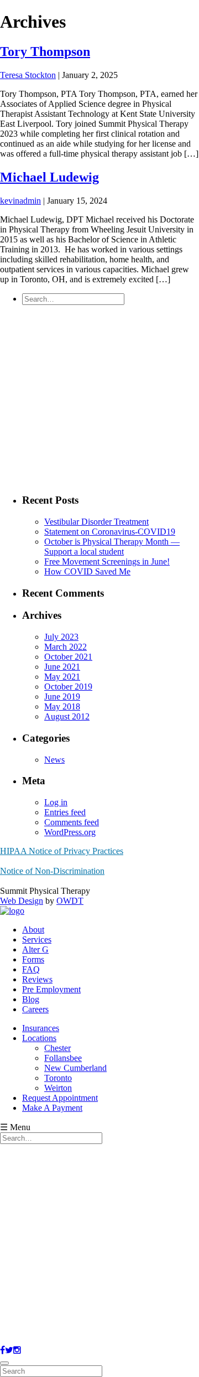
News (54, 759)
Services (36, 939)
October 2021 (68, 656)
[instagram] (17, 1350)
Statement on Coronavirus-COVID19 (109, 531)
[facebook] (2, 1350)
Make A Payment (52, 1107)
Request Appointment (60, 1097)
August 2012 (67, 716)
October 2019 (68, 686)
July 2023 (61, 636)
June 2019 (62, 696)
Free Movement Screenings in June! (107, 561)
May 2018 (62, 706)
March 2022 (65, 646)
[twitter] (9, 1350)
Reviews (37, 979)
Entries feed (65, 812)
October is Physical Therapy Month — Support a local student (112, 546)
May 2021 (62, 676)
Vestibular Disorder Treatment (96, 521)
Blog (30, 999)
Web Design (21, 900)
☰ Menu (15, 1127)
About (33, 929)
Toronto (58, 1078)
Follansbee (63, 1058)
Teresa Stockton (28, 75)
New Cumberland (75, 1068)
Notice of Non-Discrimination (52, 871)
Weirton (58, 1088)
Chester (57, 1048)
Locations (39, 1038)
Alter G (35, 949)
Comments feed (71, 822)
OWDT (69, 900)
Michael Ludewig (49, 177)
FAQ (31, 969)
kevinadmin (20, 200)
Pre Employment (51, 989)
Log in (55, 802)
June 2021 (62, 666)
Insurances (40, 1028)
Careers (35, 1009)
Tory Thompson (45, 51)
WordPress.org (70, 832)
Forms (33, 959)
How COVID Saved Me (87, 571)
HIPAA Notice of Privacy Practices (61, 851)
